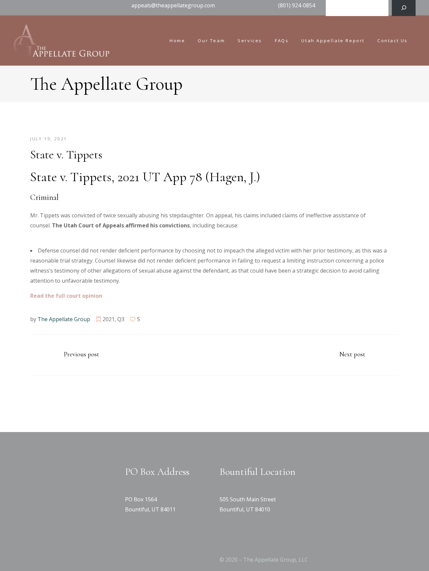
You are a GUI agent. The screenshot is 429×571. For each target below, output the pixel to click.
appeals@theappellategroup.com (173, 5)
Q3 (120, 319)
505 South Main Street (248, 499)
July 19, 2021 (48, 139)
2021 (109, 319)
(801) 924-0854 (296, 5)
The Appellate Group (64, 319)
